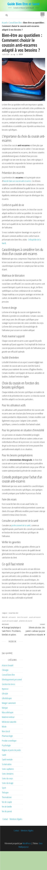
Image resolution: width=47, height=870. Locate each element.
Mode (4, 726)
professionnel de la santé (21, 525)
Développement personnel (12, 679)
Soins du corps (7, 778)
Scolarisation (6, 764)
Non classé (6, 731)
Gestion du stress (8, 684)
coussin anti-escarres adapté (10, 621)
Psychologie (6, 745)
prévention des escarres (25, 621)
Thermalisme (7, 797)
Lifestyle (5, 693)
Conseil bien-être (15, 22)
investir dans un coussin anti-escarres (17, 180)
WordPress (27, 843)
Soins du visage (7, 783)
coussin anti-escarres (34, 617)
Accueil (4, 22)
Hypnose (5, 688)
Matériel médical (8, 717)
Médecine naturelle (9, 721)
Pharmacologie (7, 735)
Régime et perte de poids (11, 750)
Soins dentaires (8, 773)
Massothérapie (7, 712)
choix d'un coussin (22, 617)
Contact (5, 819)
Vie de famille (7, 806)
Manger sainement (9, 702)
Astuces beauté (7, 665)
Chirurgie (5, 669)
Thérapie (5, 792)
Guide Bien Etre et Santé (23, 3)
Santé (4, 754)
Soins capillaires (8, 768)
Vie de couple (7, 801)
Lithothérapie (7, 698)
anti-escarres (12, 617)
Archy (21, 54)
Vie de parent (7, 811)
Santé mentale (7, 759)
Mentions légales (16, 819)
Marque (5, 707)
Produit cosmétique (9, 740)
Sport (4, 787)
